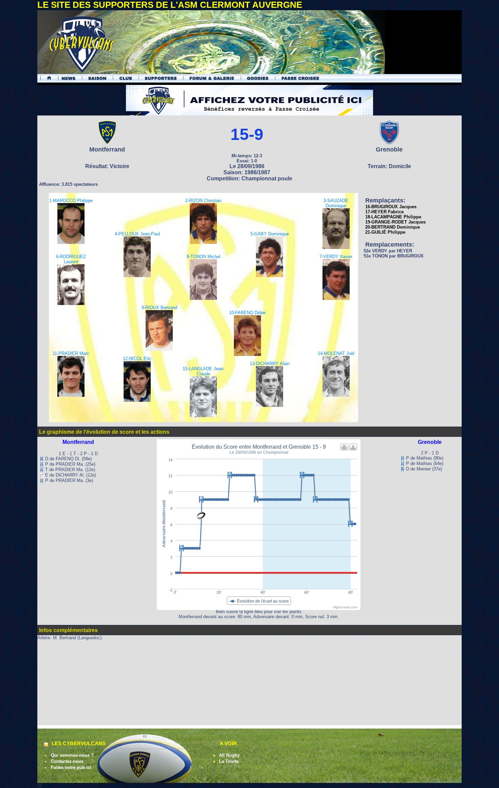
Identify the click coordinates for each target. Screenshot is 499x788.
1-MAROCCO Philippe (71, 200)
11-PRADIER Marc (71, 353)
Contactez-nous (67, 761)
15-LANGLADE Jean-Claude (203, 371)
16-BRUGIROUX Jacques (391, 206)
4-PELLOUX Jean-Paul (137, 233)
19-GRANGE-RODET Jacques (395, 222)
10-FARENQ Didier (247, 312)
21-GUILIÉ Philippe (385, 232)
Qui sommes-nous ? (72, 755)
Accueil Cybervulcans (46, 78)
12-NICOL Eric (137, 358)
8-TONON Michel (203, 256)
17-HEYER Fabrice (384, 211)
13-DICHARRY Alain (270, 363)
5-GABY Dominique (270, 233)
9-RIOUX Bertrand (159, 307)
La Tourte (229, 761)
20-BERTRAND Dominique (392, 227)
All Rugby (229, 755)
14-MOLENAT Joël (336, 353)
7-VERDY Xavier (335, 256)
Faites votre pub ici (71, 767)
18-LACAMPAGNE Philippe (393, 216)
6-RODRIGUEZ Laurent (71, 259)
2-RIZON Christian (203, 200)
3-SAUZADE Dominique (336, 203)
